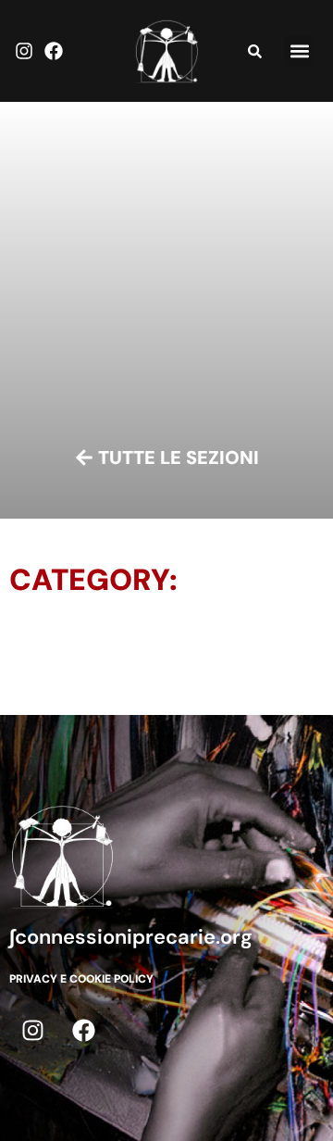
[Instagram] (24, 51)
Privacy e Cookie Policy (81, 979)
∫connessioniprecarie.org (131, 936)
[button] (299, 51)
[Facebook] (53, 51)
